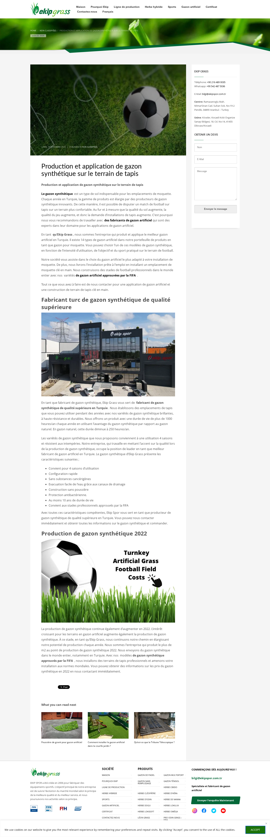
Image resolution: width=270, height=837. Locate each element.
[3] (34, 808)
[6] (78, 808)
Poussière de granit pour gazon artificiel (61, 742)
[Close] (266, 823)
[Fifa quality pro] (48, 808)
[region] (135, 828)
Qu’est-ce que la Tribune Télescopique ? (154, 742)
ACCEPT (255, 829)
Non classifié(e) (89, 147)
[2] (63, 808)
